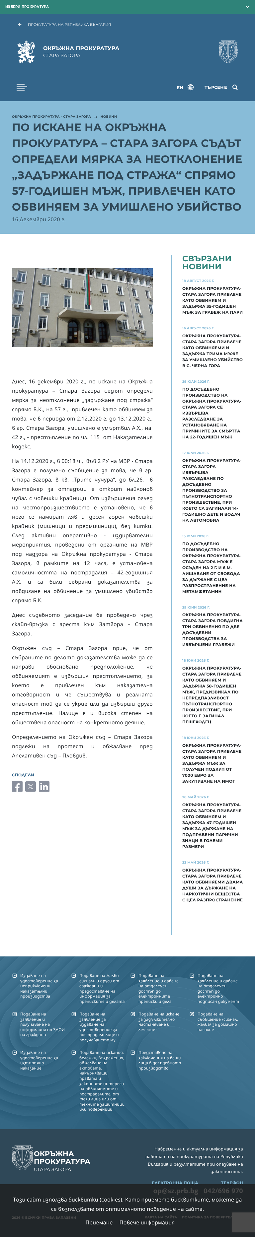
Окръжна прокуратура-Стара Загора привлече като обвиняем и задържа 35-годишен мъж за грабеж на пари (212, 300)
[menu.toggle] (22, 87)
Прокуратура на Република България (69, 24)
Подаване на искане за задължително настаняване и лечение (158, 1021)
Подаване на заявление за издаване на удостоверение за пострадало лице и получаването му (99, 1027)
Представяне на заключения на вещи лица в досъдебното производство (159, 1060)
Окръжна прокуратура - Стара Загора (51, 117)
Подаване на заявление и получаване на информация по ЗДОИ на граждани (42, 1024)
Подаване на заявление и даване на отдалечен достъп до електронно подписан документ (218, 988)
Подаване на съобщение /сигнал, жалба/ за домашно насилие (218, 1021)
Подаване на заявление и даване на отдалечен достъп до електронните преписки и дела (158, 988)
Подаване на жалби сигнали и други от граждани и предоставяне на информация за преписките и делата (102, 988)
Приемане (99, 1222)
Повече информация (147, 1222)
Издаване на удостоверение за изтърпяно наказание (39, 1060)
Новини (109, 117)
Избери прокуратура (27, 7)
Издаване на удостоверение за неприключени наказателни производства (39, 986)
